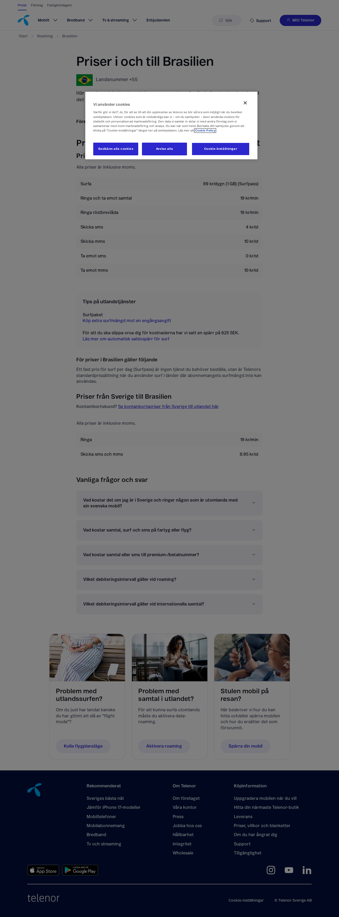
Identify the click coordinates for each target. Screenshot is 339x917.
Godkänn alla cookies (115, 148)
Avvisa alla (164, 148)
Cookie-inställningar (220, 148)
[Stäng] (245, 103)
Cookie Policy (205, 130)
